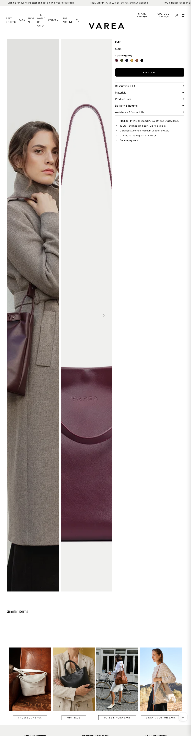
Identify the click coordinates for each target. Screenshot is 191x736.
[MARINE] (126, 60)
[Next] (103, 315)
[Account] (177, 15)
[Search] (77, 20)
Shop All (31, 20)
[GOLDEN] (131, 60)
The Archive (68, 20)
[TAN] (136, 60)
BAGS (22, 20)
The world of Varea (41, 20)
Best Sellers (11, 20)
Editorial (54, 20)
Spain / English (142, 15)
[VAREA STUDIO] (106, 26)
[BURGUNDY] (116, 60)
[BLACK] (141, 60)
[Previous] (15, 315)
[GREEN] (121, 60)
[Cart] (183, 15)
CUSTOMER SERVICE (163, 15)
